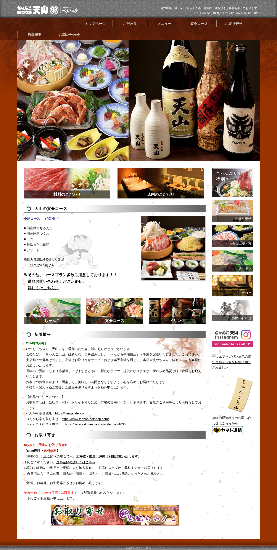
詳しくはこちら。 (43, 288)
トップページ (95, 24)
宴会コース (199, 24)
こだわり (130, 24)
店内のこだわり (160, 194)
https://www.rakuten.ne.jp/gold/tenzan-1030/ (95, 424)
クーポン (244, 268)
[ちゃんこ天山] (47, 12)
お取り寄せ (233, 24)
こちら (227, 423)
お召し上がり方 (240, 243)
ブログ (246, 293)
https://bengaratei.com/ (71, 413)
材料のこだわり (67, 194)
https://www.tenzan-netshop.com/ (85, 419)
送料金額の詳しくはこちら (75, 462)
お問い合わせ (69, 35)
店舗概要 (35, 35)
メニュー (164, 24)
